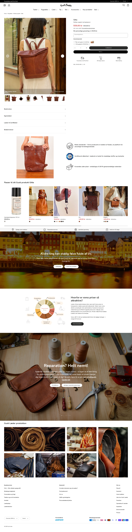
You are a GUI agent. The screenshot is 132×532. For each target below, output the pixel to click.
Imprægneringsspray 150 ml (11, 217)
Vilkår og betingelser (64, 497)
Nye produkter (87, 10)
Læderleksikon (8, 506)
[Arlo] (41, 201)
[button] (4, 5)
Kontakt (6, 500)
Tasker (35, 10)
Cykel (53, 10)
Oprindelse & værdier (122, 503)
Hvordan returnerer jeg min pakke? (68, 488)
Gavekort (118, 491)
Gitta (22, 13)
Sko (66, 10)
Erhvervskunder (120, 509)
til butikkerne (55, 385)
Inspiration (119, 506)
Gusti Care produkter (71, 266)
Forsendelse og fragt (9, 494)
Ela (79, 217)
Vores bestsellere (77, 324)
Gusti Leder (10, 526)
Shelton (56, 217)
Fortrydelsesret (63, 491)
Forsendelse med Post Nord (11, 1)
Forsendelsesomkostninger (88, 28)
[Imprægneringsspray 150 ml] (16, 201)
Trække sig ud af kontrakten (11, 497)
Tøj (60, 10)
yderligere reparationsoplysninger (72, 385)
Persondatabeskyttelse (65, 500)
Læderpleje (58, 266)
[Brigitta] (116, 201)
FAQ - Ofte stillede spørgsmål (12, 488)
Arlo (30, 217)
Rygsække (44, 10)
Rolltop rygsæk (17, 13)
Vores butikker (120, 494)
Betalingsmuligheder (9, 491)
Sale (95, 10)
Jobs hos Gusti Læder (122, 497)
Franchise (118, 500)
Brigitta (105, 217)
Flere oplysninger (60, 91)
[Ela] (91, 201)
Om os (61, 494)
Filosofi (118, 488)
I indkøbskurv (108, 48)
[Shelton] (66, 201)
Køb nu (100, 51)
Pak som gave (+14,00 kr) (82, 42)
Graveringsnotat (77, 39)
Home (5, 13)
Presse (118, 512)
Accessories (75, 10)
